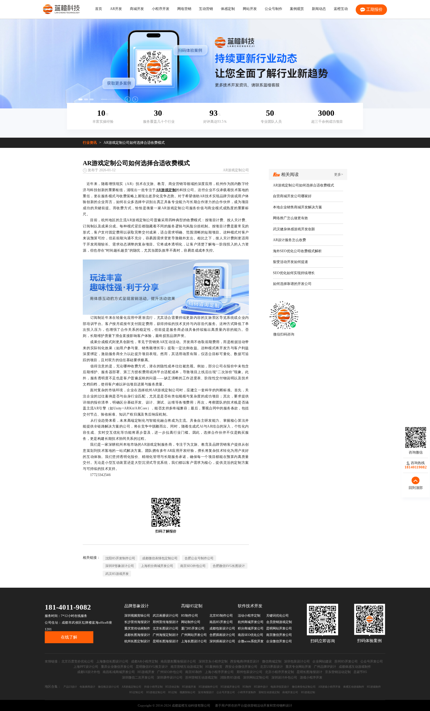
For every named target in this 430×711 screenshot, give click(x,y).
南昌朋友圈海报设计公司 (178, 661)
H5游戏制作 (374, 686)
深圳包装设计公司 (297, 661)
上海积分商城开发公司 (157, 566)
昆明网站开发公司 (279, 628)
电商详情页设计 (280, 686)
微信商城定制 (271, 661)
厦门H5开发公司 (192, 628)
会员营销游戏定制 (279, 622)
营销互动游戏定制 (269, 692)
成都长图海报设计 (137, 634)
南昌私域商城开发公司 (119, 672)
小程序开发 (160, 9)
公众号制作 (273, 9)
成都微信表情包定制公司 (160, 558)
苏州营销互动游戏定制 (201, 677)
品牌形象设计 (136, 606)
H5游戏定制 (308, 692)
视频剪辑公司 (187, 692)
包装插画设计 (87, 686)
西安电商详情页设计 (244, 661)
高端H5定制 (191, 606)
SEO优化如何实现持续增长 (294, 273)
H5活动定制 (172, 686)
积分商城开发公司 (251, 628)
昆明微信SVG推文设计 (152, 666)
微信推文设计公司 (108, 686)
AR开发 (116, 9)
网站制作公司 (190, 622)
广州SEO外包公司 (170, 672)
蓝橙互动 (341, 9)
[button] (127, 99)
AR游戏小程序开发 (329, 686)
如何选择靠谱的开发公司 (292, 284)
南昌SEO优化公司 (250, 634)
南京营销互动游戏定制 (187, 666)
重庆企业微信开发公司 (117, 666)
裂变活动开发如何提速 (290, 262)
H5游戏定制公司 (156, 692)
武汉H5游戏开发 (117, 573)
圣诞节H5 (360, 672)
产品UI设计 (70, 686)
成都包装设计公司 (222, 628)
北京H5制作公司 (221, 615)
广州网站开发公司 (194, 634)
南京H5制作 (193, 672)
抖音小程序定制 (153, 686)
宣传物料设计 (282, 705)
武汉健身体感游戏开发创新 (294, 229)
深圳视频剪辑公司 (137, 615)
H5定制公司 (136, 692)
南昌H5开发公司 (221, 622)
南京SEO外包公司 (193, 566)
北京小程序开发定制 (279, 672)
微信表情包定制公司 (304, 686)
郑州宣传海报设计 (165, 622)
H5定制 (172, 692)
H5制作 (246, 686)
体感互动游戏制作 (353, 686)
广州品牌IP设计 (325, 666)
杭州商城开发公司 (251, 622)
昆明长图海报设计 (165, 641)
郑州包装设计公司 (249, 672)
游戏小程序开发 (311, 677)
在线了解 (69, 637)
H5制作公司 (189, 615)
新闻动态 (319, 9)
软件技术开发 (250, 606)
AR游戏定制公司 (236, 170)
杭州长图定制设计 (137, 641)
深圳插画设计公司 (222, 641)
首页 (98, 9)
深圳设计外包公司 (284, 677)
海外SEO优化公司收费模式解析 (297, 251)
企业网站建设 (322, 661)
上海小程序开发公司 (219, 672)
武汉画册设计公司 (165, 615)
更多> (338, 174)
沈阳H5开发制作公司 (120, 558)
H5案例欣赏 (213, 666)
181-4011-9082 (68, 607)
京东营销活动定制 (338, 672)
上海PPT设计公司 (85, 666)
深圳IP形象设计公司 (119, 566)
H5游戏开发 (145, 672)
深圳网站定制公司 (256, 677)
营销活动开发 (260, 705)
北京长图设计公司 (165, 628)
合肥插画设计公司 (222, 634)
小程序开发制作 (247, 692)
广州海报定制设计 (165, 634)
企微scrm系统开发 (251, 641)
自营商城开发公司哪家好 (292, 196)
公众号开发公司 (371, 661)
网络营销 (184, 9)
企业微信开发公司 (279, 641)
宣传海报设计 (206, 692)
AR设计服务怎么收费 (289, 240)
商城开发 (137, 9)
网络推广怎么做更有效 (290, 218)
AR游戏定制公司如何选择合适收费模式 (134, 143)
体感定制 (228, 9)
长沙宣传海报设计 (137, 622)
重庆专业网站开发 (298, 666)
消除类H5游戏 (230, 677)
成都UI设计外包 (88, 672)
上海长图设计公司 (194, 641)
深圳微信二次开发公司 (138, 677)
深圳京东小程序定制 (213, 661)
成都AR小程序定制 (144, 661)
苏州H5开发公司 (346, 661)
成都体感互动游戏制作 (355, 666)
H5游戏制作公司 (208, 686)
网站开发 (250, 9)
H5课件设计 (261, 686)
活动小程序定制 (249, 615)
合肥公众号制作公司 (199, 558)
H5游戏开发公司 (230, 686)
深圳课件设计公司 (170, 677)
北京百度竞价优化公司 (77, 661)
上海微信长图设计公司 (112, 661)
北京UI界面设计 (271, 666)
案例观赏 (297, 9)
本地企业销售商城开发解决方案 (297, 207)
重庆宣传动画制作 (137, 628)
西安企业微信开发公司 (241, 666)
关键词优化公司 (277, 615)
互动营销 (206, 9)
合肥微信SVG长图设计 (229, 566)
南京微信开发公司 (279, 634)
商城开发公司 (290, 692)
